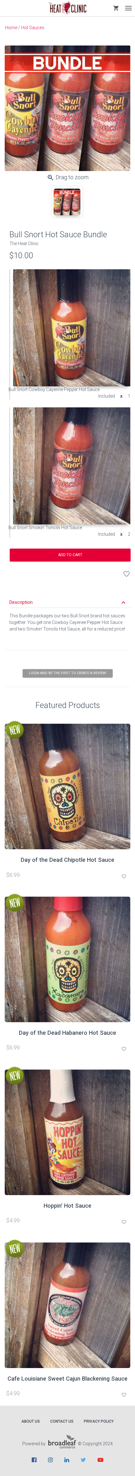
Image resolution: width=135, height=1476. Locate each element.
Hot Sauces (32, 27)
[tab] (67, 202)
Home (11, 27)
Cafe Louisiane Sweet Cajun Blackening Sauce (67, 1378)
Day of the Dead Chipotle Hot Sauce (67, 859)
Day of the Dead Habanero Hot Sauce (67, 1032)
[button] (68, 602)
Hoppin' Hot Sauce (67, 1205)
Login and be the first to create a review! (67, 673)
